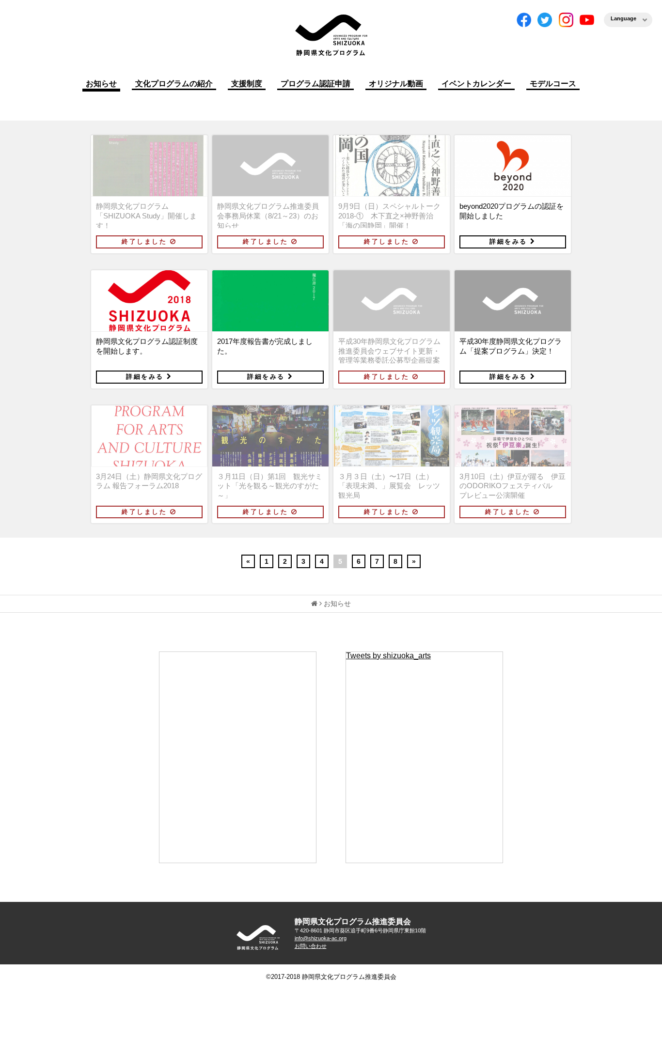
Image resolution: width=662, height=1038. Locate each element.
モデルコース (553, 83)
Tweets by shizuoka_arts (388, 655)
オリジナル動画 (396, 83)
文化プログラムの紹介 (174, 83)
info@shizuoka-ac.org (321, 938)
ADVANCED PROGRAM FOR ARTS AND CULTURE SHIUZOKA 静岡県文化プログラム (258, 937)
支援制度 (246, 83)
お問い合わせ (311, 946)
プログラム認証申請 (315, 83)
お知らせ (101, 83)
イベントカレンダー (476, 83)
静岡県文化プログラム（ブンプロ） (331, 35)
